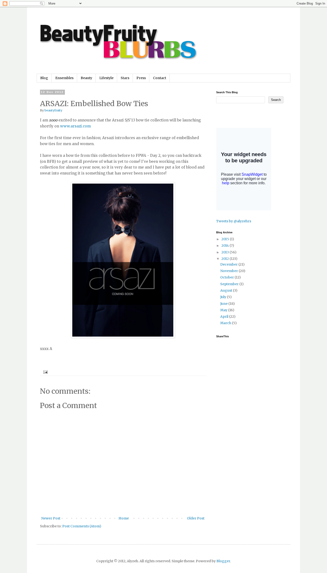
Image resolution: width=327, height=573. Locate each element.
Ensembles (64, 78)
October (227, 277)
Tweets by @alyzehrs (233, 221)
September (229, 284)
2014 (225, 245)
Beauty (86, 78)
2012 (225, 258)
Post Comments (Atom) (81, 526)
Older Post (195, 518)
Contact (159, 78)
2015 (225, 239)
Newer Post (50, 518)
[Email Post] (45, 372)
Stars (125, 78)
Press (141, 78)
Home (123, 518)
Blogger (223, 561)
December (229, 264)
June (224, 303)
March (226, 323)
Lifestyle (106, 78)
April (224, 316)
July (223, 297)
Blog (44, 78)
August (226, 290)
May (224, 310)
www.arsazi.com (75, 126)
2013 (225, 252)
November (229, 271)
